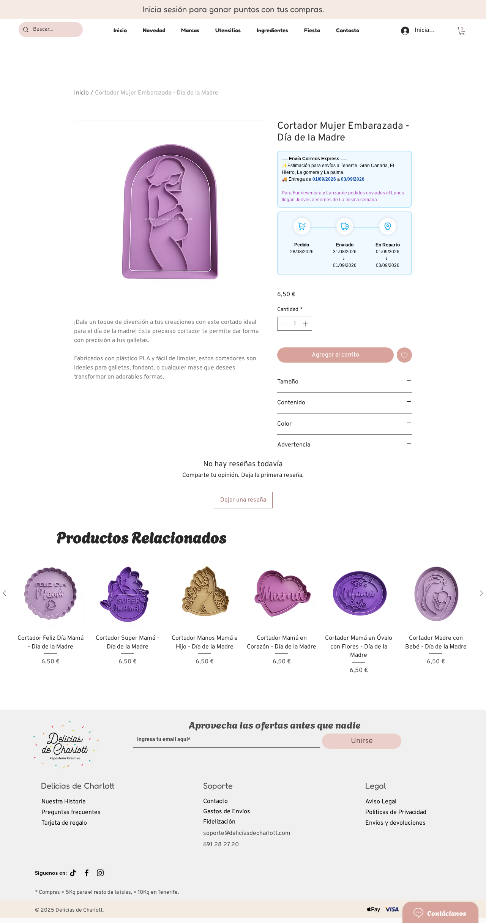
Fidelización (219, 822)
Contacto (215, 801)
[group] (243, 627)
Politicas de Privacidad (395, 812)
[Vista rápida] (50, 593)
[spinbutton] (294, 323)
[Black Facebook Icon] (86, 872)
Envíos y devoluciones (395, 823)
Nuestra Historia (63, 802)
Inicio (81, 93)
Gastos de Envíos (226, 812)
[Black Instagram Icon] (100, 872)
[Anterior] (4, 593)
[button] (462, 31)
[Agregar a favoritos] (404, 355)
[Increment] (306, 323)
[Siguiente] (481, 593)
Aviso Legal (380, 802)
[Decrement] (283, 323)
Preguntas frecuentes (71, 812)
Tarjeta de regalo (64, 823)
